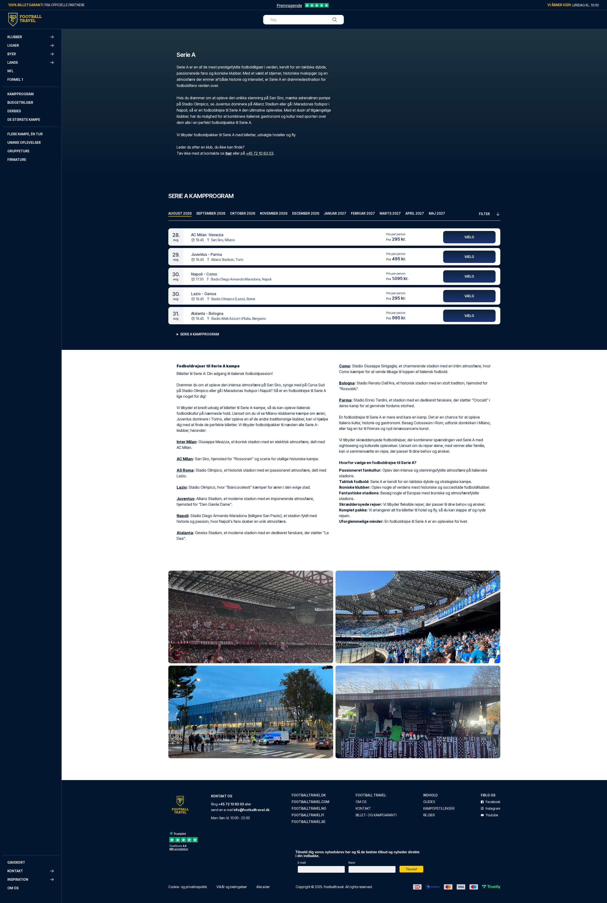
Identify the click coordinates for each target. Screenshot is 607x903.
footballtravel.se (308, 822)
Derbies (14, 111)
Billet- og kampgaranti (376, 815)
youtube (492, 815)
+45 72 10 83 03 (259, 153)
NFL (10, 71)
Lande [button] (12, 62)
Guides (429, 802)
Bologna (346, 383)
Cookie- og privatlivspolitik (187, 887)
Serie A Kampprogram (199, 334)
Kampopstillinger (438, 808)
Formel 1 (15, 79)
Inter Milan (186, 441)
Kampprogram (20, 94)
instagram (493, 808)
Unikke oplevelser (24, 142)
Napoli (182, 515)
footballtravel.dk (309, 795)
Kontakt (363, 808)
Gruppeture (18, 151)
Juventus (185, 498)
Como (344, 366)
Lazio (182, 487)
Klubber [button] (14, 37)
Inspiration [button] (17, 879)
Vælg (469, 237)
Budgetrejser (20, 102)
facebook (493, 802)
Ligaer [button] (13, 45)
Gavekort (16, 862)
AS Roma (185, 470)
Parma (345, 400)
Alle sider (263, 887)
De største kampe (23, 119)
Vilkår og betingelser (231, 887)
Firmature (16, 160)
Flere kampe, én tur (25, 134)
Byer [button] (11, 54)
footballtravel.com (310, 802)
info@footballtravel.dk (252, 810)
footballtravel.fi (308, 815)
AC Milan (185, 458)
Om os (12, 888)
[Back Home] (24, 19)
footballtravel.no (309, 808)
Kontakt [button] (15, 871)
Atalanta (185, 532)
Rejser (429, 815)
